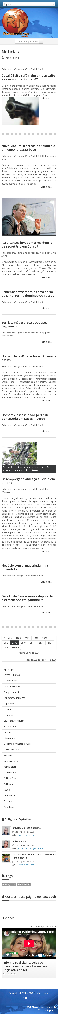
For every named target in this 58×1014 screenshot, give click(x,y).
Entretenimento (11, 726)
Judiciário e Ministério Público (18, 743)
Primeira (8, 638)
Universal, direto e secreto (26, 827)
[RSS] (33, 998)
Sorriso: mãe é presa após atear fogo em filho (25, 324)
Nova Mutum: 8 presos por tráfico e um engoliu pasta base (28, 148)
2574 (23, 642)
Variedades (9, 806)
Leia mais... (46, 98)
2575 (32, 642)
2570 (35, 638)
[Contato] (26, 998)
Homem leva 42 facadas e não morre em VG (29, 358)
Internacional (10, 738)
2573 (14, 642)
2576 (41, 642)
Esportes (8, 732)
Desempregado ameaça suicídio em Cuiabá (28, 481)
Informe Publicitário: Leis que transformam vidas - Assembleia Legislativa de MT (25, 966)
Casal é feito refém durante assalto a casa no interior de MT (28, 77)
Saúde (7, 789)
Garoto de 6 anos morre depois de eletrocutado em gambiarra (27, 598)
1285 (18, 638)
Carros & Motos (12, 674)
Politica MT (9, 783)
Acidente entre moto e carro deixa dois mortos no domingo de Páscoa (28, 294)
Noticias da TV (11, 760)
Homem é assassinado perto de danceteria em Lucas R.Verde (25, 417)
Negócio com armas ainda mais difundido (25, 567)
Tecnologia (9, 795)
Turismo (8, 801)
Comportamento (12, 692)
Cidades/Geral (10, 680)
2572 (5, 642)
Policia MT (12, 772)
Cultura (7, 709)
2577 (49, 642)
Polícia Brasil (10, 766)
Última (15, 647)
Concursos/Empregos (14, 697)
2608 (5, 647)
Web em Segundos (47, 1010)
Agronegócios (10, 669)
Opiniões (18, 819)
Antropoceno (19, 841)
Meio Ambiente (11, 749)
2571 (44, 638)
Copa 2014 (9, 703)
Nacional (8, 755)
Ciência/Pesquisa (12, 686)
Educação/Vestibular (14, 720)
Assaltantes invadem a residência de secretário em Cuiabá (27, 244)
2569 (27, 638)
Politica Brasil (10, 778)
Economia (9, 715)
